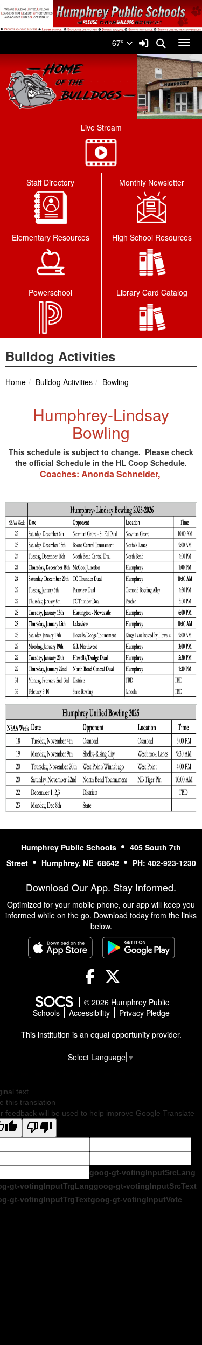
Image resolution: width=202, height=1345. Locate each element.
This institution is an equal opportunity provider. (101, 1034)
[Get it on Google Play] (138, 947)
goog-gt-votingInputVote (136, 1199)
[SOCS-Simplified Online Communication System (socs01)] (54, 1002)
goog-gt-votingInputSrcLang (142, 1172)
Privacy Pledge (144, 1012)
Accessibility (89, 1012)
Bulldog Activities (64, 381)
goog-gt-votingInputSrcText (145, 1186)
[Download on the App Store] (60, 947)
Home (15, 381)
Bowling (115, 381)
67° (119, 42)
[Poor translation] (39, 1127)
